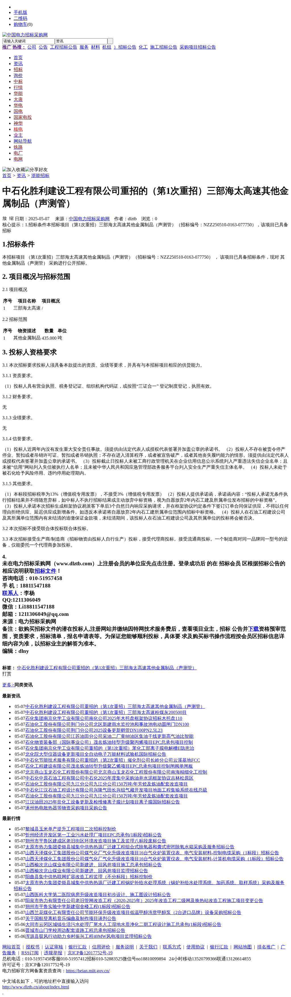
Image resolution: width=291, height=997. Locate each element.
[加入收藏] (13, 170)
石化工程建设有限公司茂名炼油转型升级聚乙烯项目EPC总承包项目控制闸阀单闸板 (109, 766)
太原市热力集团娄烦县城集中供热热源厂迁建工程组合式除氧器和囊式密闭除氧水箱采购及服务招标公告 (129, 846)
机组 (106, 47)
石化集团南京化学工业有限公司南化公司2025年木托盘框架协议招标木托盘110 (103, 718)
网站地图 (243, 946)
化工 (143, 47)
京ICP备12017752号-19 (90, 952)
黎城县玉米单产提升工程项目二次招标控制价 (70, 828)
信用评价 (101, 946)
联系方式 (172, 946)
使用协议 (195, 946)
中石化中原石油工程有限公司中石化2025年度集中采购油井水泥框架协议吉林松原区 (109, 778)
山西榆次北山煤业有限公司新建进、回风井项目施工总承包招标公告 (93, 864)
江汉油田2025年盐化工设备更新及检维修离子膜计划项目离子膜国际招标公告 (102, 801)
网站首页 (11, 946)
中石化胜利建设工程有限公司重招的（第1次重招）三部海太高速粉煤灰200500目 (106, 712)
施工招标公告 (163, 47)
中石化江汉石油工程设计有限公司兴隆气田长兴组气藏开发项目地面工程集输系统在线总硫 (116, 790)
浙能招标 (40, 175)
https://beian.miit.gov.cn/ (88, 970)
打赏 (6, 673)
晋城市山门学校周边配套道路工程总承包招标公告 (75, 930)
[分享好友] (36, 170)
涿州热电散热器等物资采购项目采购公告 (66, 807)
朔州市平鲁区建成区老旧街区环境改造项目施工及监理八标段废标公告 (95, 840)
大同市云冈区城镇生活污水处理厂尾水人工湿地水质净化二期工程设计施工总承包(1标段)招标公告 (123, 924)
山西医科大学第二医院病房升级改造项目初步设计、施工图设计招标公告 (98, 894)
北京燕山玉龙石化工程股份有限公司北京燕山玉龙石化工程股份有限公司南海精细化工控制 (116, 772)
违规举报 (53, 952)
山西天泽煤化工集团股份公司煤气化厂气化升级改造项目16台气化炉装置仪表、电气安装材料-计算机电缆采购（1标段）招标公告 (154, 858)
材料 (95, 47)
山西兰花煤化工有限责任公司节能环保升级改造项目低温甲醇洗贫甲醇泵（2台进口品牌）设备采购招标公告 (133, 912)
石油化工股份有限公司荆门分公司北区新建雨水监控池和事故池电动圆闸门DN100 (107, 724)
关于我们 (148, 946)
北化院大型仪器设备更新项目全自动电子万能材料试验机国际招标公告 (95, 754)
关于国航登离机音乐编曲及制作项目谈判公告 (70, 918)
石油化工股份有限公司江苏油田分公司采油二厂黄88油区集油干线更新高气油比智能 (109, 736)
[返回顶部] (2, 992)
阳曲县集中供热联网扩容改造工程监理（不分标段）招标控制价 (89, 876)
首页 (6, 175)
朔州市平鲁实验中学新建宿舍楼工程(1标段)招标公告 (77, 906)
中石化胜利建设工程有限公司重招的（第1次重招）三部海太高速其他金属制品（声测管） (107, 667)
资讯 (21, 175)
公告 (43, 47)
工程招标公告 (63, 47)
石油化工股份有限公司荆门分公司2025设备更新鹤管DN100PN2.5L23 (94, 730)
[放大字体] (4, 218)
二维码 (20, 18)
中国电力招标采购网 (89, 218)
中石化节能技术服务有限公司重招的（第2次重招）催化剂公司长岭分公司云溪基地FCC (112, 760)
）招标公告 (125, 47)
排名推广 (266, 946)
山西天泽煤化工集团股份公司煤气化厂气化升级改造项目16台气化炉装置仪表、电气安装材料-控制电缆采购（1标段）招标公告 (152, 852)
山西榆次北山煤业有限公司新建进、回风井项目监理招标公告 (86, 870)
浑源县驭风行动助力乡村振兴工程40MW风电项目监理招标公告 (88, 936)
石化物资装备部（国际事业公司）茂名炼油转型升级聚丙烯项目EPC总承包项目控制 (109, 742)
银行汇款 (77, 946)
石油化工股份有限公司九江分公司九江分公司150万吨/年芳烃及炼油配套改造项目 (106, 784)
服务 (84, 47)
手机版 (20, 12)
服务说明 (125, 946)
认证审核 (54, 946)
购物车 (20, 24)
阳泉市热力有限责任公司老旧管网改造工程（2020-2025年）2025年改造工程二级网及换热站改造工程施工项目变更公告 (144, 900)
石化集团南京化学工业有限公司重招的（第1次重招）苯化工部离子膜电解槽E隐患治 (109, 748)
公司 (31, 47)
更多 (8, 684)
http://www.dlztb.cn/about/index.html (35, 986)
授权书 (33, 946)
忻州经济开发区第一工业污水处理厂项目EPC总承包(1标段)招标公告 (93, 834)
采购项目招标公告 (198, 47)
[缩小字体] (11, 218)
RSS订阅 (30, 952)
